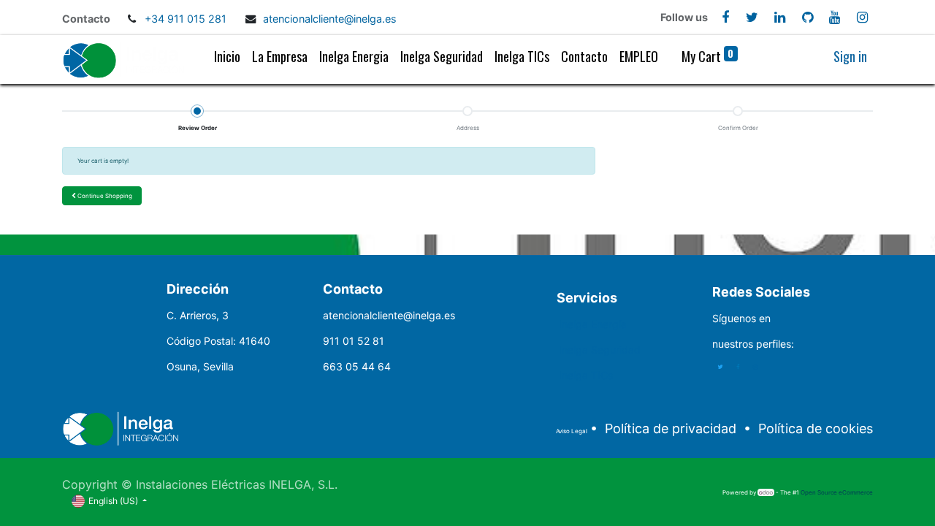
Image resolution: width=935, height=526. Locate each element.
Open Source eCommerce (837, 492)
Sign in (850, 56)
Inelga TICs (586, 375)
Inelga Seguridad (600, 349)
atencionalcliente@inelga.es (330, 18)
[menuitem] (227, 59)
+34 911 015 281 (187, 18)
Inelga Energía (593, 324)
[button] (102, 195)
